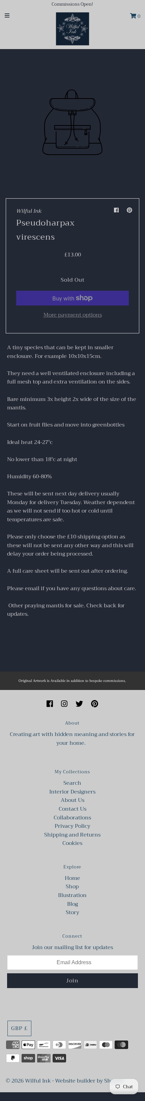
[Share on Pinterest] (129, 210)
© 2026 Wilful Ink (28, 1081)
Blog (72, 904)
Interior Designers (72, 792)
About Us (72, 800)
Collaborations (72, 817)
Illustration (72, 895)
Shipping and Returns (72, 835)
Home (72, 878)
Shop (72, 886)
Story (72, 912)
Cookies (72, 843)
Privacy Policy (72, 826)
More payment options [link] (73, 315)
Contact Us (72, 809)
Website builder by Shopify (89, 1081)
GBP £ (19, 1028)
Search (72, 783)
